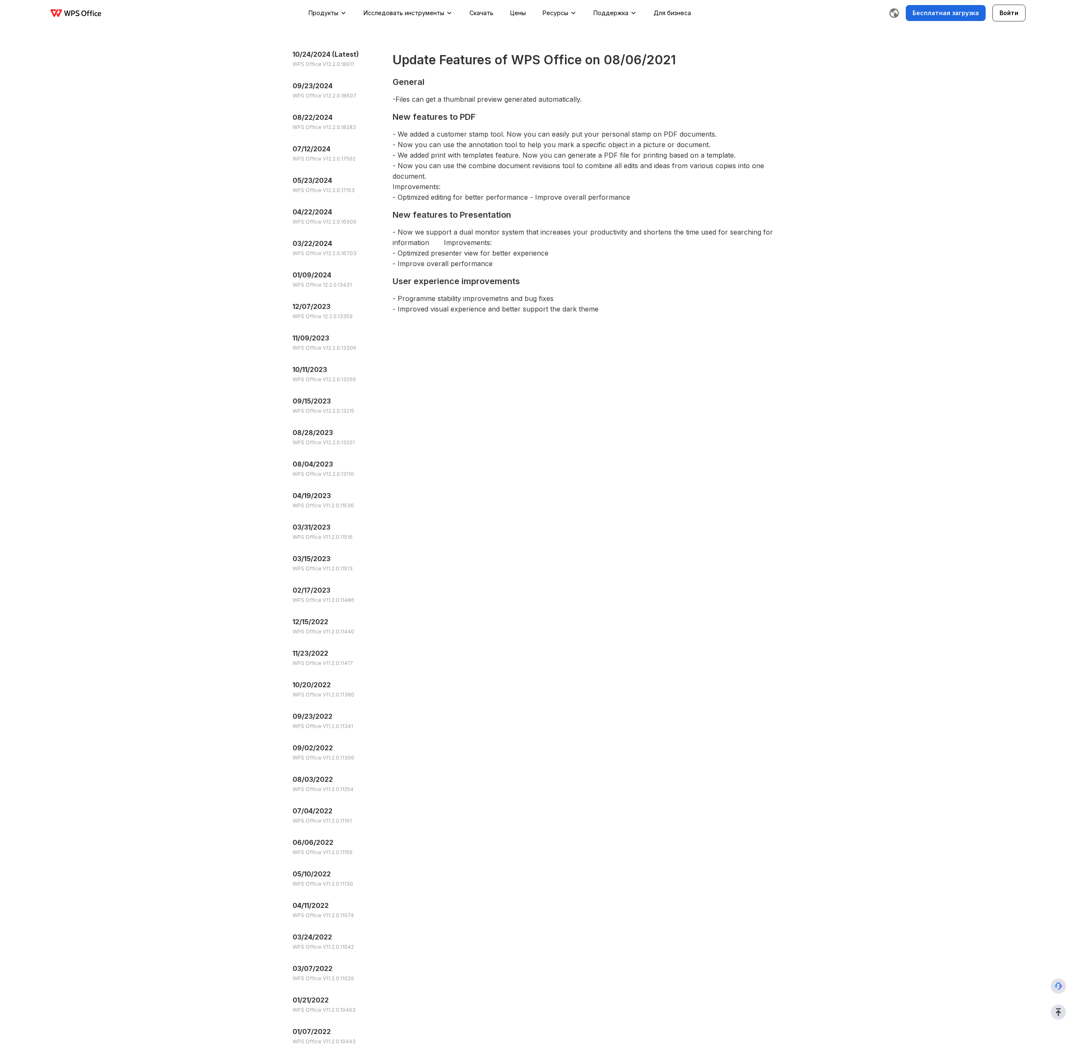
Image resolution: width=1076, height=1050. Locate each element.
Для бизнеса (672, 12)
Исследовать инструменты (404, 12)
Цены (518, 12)
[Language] (894, 13)
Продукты (323, 12)
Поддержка (610, 12)
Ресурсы (555, 12)
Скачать (481, 12)
